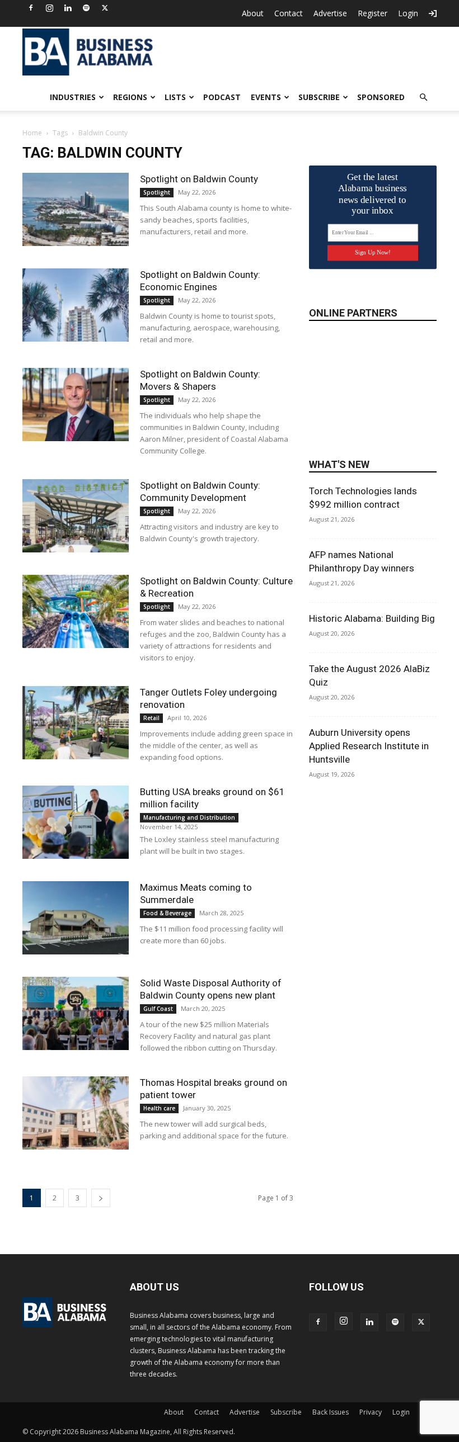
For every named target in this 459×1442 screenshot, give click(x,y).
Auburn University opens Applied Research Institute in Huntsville (369, 746)
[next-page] (100, 1198)
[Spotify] (86, 8)
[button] (423, 97)
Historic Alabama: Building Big (372, 618)
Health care (159, 1108)
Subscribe (319, 97)
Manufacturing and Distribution (189, 817)
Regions (130, 97)
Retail (151, 718)
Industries (73, 97)
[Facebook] (30, 8)
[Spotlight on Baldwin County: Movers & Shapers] (75, 404)
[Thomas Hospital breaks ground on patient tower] (75, 1113)
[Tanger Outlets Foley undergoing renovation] (75, 722)
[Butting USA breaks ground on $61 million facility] (75, 822)
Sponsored (381, 97)
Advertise (330, 13)
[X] (104, 8)
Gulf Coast (158, 1009)
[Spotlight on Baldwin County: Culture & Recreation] (75, 611)
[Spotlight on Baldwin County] (75, 209)
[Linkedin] (67, 8)
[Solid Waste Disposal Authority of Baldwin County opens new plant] (75, 1013)
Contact (288, 13)
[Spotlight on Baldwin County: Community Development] (75, 515)
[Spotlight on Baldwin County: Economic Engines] (75, 305)
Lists (175, 97)
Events (266, 97)
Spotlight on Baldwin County (199, 179)
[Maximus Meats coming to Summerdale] (75, 917)
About (253, 13)
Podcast (222, 97)
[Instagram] (49, 8)
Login (408, 13)
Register (372, 13)
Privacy (370, 1412)
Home (32, 133)
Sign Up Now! (372, 252)
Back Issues (330, 1412)
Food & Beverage (167, 913)
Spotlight (156, 192)
